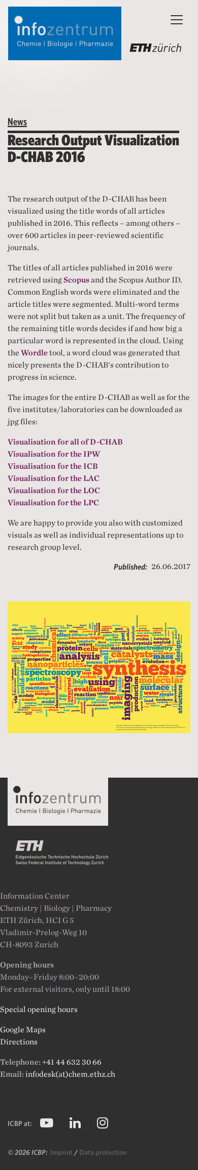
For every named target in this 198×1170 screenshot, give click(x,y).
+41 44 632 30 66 (72, 1062)
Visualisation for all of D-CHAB (65, 442)
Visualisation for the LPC (53, 502)
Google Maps (23, 1029)
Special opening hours (39, 1009)
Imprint (62, 1152)
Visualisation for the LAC (54, 478)
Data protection (102, 1152)
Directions (19, 1041)
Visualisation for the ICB (53, 466)
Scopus (76, 280)
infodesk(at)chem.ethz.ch (70, 1074)
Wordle (34, 352)
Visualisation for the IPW (54, 454)
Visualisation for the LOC (54, 490)
